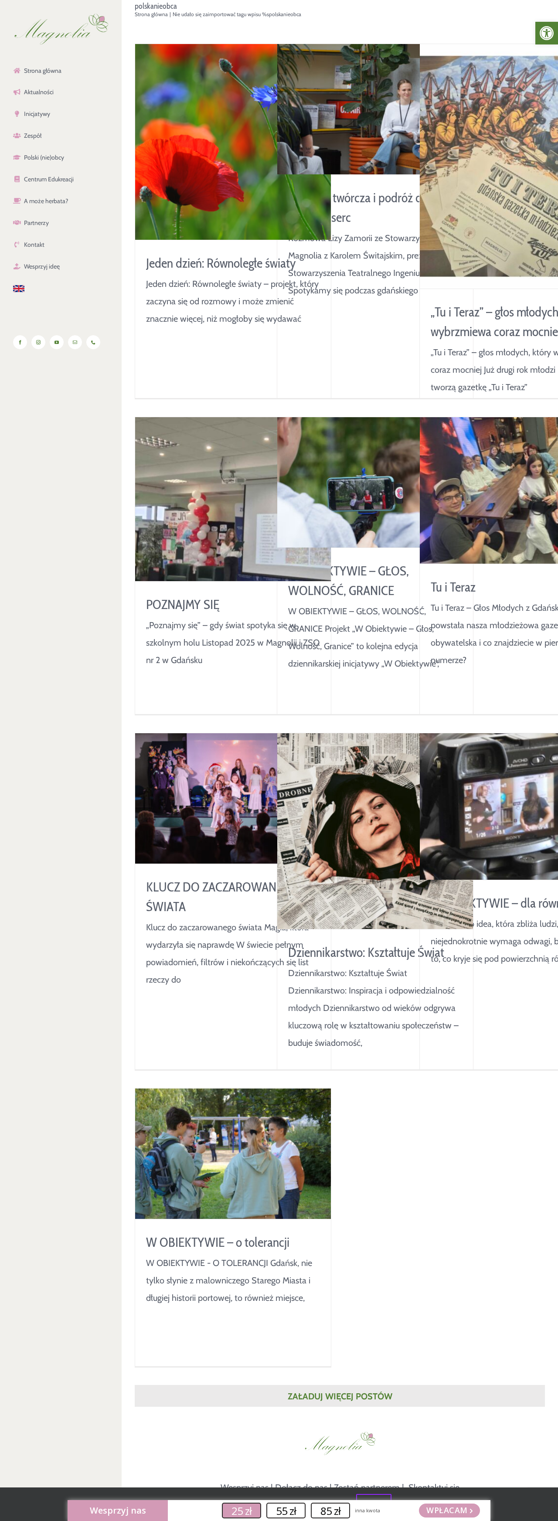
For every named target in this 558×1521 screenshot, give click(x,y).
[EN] (61, 289)
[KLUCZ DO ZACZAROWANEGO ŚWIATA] (233, 798)
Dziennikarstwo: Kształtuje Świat (366, 952)
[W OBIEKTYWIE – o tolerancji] (233, 1154)
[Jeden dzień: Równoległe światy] (233, 142)
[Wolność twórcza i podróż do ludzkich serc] (375, 109)
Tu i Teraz (453, 587)
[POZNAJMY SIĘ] (233, 499)
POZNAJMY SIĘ (182, 604)
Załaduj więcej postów (340, 1396)
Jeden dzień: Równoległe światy (221, 263)
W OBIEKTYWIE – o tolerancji (217, 1242)
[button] (546, 33)
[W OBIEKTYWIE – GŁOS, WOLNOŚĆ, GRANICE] (375, 482)
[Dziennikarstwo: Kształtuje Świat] (375, 831)
